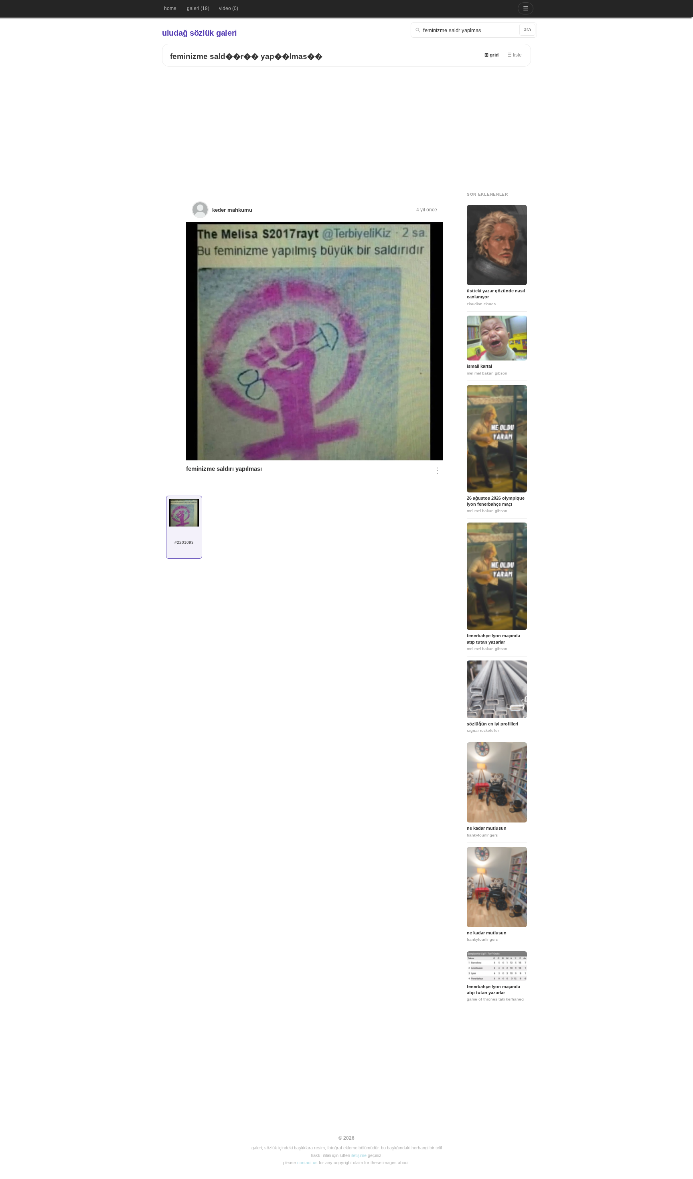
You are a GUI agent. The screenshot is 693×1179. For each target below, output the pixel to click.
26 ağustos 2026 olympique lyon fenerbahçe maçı (496, 501)
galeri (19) (198, 8)
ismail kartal (479, 366)
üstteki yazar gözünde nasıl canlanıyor (496, 293)
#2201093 (184, 542)
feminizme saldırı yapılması (224, 468)
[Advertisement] (346, 127)
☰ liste (514, 55)
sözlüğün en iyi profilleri (492, 723)
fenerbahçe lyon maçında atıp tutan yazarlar (493, 638)
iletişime (359, 1155)
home (170, 8)
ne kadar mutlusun (487, 828)
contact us (307, 1162)
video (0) (228, 8)
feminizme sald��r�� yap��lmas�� (246, 56)
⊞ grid (491, 55)
